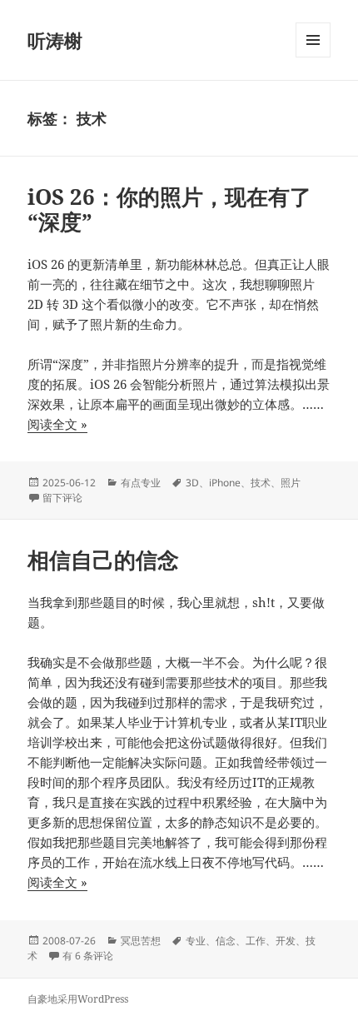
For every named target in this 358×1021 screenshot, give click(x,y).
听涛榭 (54, 39)
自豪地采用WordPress (77, 999)
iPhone (225, 483)
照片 (291, 483)
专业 (196, 941)
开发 (286, 941)
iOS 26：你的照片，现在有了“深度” (169, 209)
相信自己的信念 (103, 560)
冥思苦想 (141, 941)
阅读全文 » (57, 424)
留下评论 (62, 498)
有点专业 (141, 483)
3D (192, 483)
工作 (256, 941)
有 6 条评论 (87, 956)
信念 (226, 941)
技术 (261, 483)
